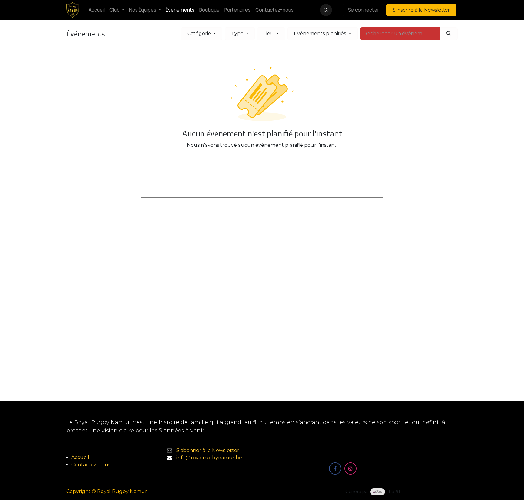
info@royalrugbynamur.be (209, 458)
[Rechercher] (449, 33)
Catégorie (199, 33)
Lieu (269, 33)
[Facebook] (335, 468)
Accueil (80, 457)
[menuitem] (96, 10)
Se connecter (363, 10)
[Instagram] (350, 468)
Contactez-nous (90, 465)
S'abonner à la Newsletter (207, 450)
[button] (326, 10)
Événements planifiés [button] (320, 33)
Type (238, 33)
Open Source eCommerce (429, 491)
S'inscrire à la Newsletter (421, 10)
